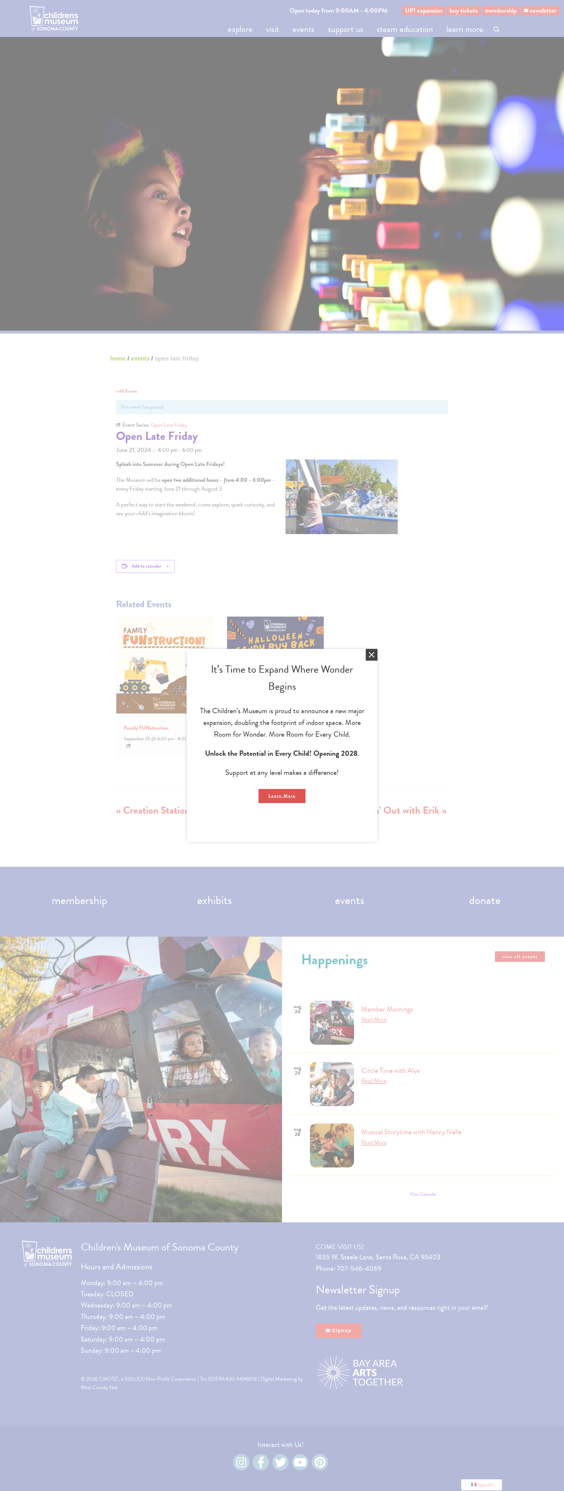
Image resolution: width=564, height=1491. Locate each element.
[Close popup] (371, 655)
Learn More (282, 795)
